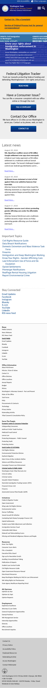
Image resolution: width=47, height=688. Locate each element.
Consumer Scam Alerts (9, 547)
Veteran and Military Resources (12, 462)
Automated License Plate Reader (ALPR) (15, 492)
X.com (4, 356)
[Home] (5, 8)
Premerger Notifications (13, 269)
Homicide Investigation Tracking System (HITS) (17, 483)
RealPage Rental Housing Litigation (19, 272)
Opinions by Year (7, 591)
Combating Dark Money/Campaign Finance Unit (17, 518)
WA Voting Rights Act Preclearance (13, 580)
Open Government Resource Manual (13, 571)
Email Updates (6, 341)
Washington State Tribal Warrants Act (14, 471)
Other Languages (40, 1)
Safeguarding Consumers (10, 426)
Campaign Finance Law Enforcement (13, 465)
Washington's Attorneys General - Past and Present (18, 391)
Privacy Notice (6, 409)
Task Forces (5, 397)
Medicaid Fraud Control (9, 432)
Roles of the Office (8, 394)
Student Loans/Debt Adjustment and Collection (17, 524)
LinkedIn (4, 353)
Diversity (4, 624)
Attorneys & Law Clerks (9, 609)
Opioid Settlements (11, 266)
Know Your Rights (7, 544)
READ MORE (23, 86)
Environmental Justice (9, 509)
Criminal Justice (7, 477)
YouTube (4, 359)
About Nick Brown (7, 367)
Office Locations (7, 379)
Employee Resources (10, 653)
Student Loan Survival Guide (11, 565)
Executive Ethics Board (9, 553)
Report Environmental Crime (16, 275)
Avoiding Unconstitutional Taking (12, 559)
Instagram (5, 350)
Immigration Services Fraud (11, 527)
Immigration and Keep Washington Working (23, 255)
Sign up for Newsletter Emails (11, 556)
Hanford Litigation (7, 456)
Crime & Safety (7, 474)
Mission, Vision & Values (10, 370)
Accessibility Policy (9, 649)
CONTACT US (23, 129)
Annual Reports (7, 382)
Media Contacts (7, 329)
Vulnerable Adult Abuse (9, 530)
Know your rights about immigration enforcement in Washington (20, 46)
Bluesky (4, 344)
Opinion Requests (7, 597)
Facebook (5, 347)
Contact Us (5, 373)
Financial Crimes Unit (9, 486)
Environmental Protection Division (13, 453)
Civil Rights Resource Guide (15, 240)
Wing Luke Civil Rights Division (11, 506)
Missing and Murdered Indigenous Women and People (19, 536)
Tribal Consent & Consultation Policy (13, 415)
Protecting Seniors (8, 444)
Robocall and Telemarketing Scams (13, 533)
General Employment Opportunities (13, 612)
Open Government (8, 503)
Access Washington (9, 661)
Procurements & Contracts (10, 403)
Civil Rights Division (8, 450)
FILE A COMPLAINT (23, 107)
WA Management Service (10, 618)
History (4, 388)
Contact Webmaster (9, 665)
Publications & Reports (9, 562)
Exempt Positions (7, 615)
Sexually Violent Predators (10, 480)
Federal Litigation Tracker (10, 500)
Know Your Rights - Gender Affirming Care (22, 258)
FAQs (3, 400)
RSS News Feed (7, 335)
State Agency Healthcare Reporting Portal (15, 583)
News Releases (7, 332)
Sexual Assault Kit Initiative (10, 515)
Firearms (6, 252)
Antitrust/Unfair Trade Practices (12, 429)
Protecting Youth (7, 441)
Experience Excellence (9, 606)
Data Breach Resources (9, 574)
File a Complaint (7, 550)
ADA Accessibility (23, 1)
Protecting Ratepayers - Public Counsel (14, 438)
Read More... (9, 171)
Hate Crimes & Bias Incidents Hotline (13, 459)
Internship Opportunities (9, 621)
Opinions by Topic (7, 594)
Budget (4, 385)
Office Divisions (7, 376)
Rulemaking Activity (8, 412)
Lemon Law (5, 435)
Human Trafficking (7, 512)
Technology (5, 406)
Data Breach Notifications (14, 243)
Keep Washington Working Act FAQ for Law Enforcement (20, 577)
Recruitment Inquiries (9, 630)
